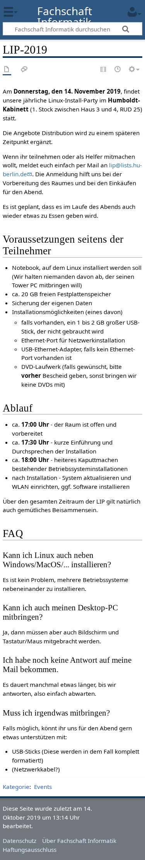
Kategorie (16, 787)
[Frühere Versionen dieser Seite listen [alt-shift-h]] (118, 69)
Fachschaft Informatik (64, 16)
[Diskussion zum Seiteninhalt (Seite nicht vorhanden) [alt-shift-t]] (24, 69)
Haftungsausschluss (29, 849)
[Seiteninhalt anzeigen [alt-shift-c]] (7, 69)
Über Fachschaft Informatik (79, 840)
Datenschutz (19, 840)
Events (43, 787)
